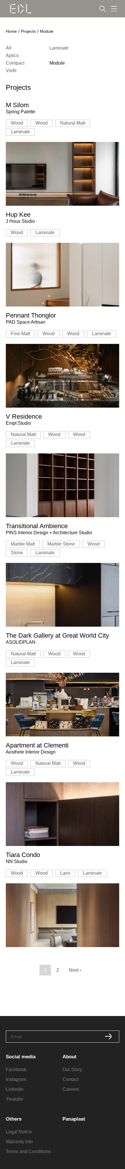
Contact (70, 1079)
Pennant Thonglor (31, 315)
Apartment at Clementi (37, 745)
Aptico (12, 55)
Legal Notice (19, 1131)
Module (57, 63)
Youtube (14, 1099)
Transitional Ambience (37, 526)
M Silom (17, 105)
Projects (28, 31)
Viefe (11, 70)
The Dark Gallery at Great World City (57, 635)
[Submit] (108, 1036)
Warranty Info (19, 1141)
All (8, 47)
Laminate (59, 47)
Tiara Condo (23, 854)
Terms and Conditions (28, 1151)
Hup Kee (18, 214)
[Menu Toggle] (114, 9)
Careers (71, 1089)
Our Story (72, 1069)
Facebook (16, 1069)
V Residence (24, 416)
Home (11, 31)
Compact (15, 63)
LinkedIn (15, 1089)
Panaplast (74, 1119)
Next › (75, 970)
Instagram (16, 1079)
